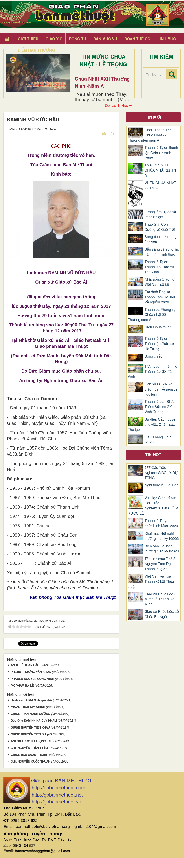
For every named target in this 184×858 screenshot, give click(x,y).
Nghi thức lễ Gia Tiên (161, 484)
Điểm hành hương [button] (36, 50)
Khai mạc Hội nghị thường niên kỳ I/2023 (162, 536)
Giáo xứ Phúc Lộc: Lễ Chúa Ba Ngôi (162, 614)
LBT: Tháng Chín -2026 (158, 439)
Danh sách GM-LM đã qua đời (31, 700)
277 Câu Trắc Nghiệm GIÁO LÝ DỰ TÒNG (161, 472)
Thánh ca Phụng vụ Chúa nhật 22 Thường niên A (152, 314)
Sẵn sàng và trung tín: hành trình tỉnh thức (162, 252)
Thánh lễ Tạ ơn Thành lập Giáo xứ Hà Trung (159, 343)
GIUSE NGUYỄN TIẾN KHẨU (30, 727)
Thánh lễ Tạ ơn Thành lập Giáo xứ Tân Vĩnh (159, 267)
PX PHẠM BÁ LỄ (22, 685)
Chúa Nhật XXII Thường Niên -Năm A (102, 82)
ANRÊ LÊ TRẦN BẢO (25, 665)
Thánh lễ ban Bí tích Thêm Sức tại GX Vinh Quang (160, 406)
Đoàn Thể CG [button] (137, 38)
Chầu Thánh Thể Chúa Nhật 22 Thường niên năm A (150, 135)
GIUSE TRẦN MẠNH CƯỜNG (30, 714)
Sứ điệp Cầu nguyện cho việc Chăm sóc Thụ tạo (152, 424)
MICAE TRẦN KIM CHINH (28, 707)
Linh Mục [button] (167, 38)
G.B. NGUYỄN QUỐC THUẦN (30, 761)
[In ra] (104, 133)
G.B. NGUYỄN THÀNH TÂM (29, 748)
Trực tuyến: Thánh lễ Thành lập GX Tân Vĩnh (152, 371)
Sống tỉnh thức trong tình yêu (161, 239)
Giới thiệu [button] (28, 38)
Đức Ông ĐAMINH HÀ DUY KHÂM (34, 720)
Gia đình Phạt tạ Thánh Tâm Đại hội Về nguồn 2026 (160, 297)
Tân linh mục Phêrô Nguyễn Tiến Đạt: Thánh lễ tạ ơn (160, 564)
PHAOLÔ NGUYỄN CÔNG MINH (32, 679)
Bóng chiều (154, 356)
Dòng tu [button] (77, 38)
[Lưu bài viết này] (112, 133)
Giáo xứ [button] (54, 38)
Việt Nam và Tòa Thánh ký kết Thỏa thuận (151, 581)
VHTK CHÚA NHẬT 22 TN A (160, 185)
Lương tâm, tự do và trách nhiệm (160, 214)
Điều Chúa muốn (158, 327)
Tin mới (153, 117)
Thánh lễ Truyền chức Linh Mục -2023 (161, 523)
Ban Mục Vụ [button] (105, 38)
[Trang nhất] (7, 39)
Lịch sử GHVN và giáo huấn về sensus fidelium (161, 389)
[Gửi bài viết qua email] (96, 133)
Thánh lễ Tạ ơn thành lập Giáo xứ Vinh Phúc (161, 152)
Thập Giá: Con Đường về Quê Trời (160, 227)
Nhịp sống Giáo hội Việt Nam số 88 (160, 282)
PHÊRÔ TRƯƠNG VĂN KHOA (31, 672)
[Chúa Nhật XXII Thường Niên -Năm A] (38, 72)
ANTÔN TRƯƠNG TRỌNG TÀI (31, 741)
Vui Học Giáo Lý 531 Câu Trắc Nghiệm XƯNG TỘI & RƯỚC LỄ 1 (153, 505)
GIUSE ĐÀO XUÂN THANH (29, 755)
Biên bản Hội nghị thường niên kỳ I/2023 (162, 549)
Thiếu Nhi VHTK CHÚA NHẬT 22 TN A (160, 170)
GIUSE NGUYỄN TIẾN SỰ (28, 734)
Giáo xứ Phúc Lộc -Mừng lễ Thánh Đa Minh (160, 599)
